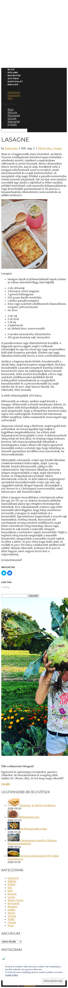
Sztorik (13, 78)
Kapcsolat (15, 81)
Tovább (5, 784)
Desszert (13, 878)
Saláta (11, 909)
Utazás (12, 922)
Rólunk (13, 72)
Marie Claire (16, 900)
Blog (11, 69)
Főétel (41, 148)
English (13, 84)
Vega (11, 925)
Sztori (11, 912)
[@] (10, 961)
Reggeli (12, 906)
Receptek (14, 75)
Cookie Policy (11, 975)
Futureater (11, 148)
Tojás (11, 919)
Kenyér (12, 893)
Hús (49, 148)
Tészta (57, 148)
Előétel (12, 881)
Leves (11, 897)
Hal (10, 887)
